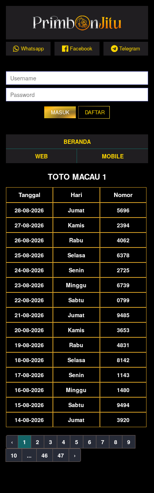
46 (44, 455)
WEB (41, 156)
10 (14, 455)
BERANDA (77, 141)
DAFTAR (95, 112)
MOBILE (113, 156)
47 (61, 455)
